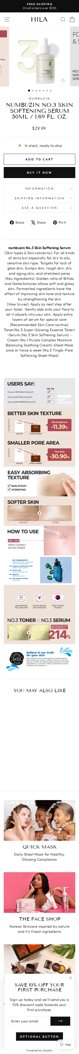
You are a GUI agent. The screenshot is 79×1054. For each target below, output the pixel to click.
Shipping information (39, 198)
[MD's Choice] (39, 964)
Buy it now (39, 172)
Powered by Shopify (39, 1050)
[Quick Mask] (39, 820)
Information (39, 188)
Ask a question (39, 207)
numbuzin (39, 98)
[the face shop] (39, 892)
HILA (39, 19)
